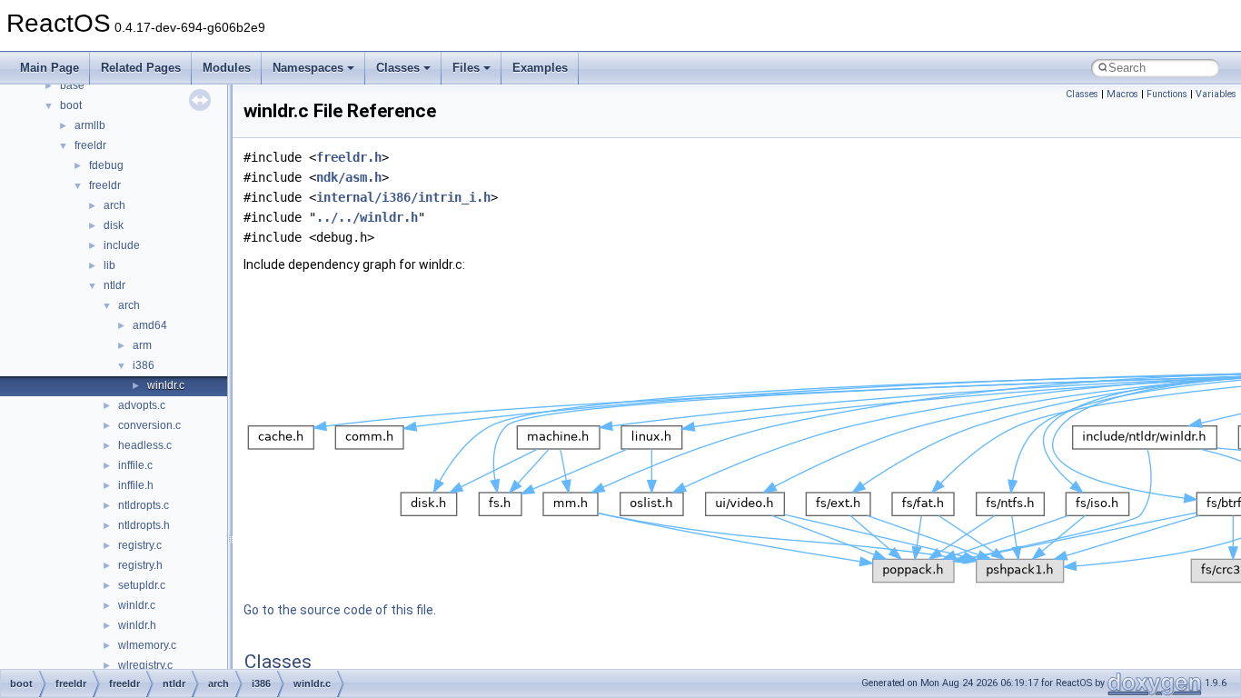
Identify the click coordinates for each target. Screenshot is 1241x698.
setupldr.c (141, 585)
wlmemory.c (147, 645)
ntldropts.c (143, 505)
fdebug (106, 165)
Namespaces (308, 68)
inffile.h (136, 485)
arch (114, 205)
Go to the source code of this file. (339, 610)
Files (466, 68)
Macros (1122, 94)
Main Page (49, 68)
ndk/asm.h (349, 177)
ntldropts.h (144, 525)
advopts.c (141, 405)
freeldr (90, 145)
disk (114, 225)
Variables (1216, 94)
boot (71, 105)
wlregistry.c (145, 665)
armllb (89, 125)
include (122, 245)
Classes (398, 68)
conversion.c (149, 425)
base (72, 85)
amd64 (150, 325)
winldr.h (137, 625)
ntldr (114, 285)
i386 (143, 365)
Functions (1167, 94)
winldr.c (165, 385)
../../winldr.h (367, 217)
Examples (540, 68)
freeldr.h (349, 157)
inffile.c (135, 465)
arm (142, 345)
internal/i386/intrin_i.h (403, 197)
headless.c (145, 445)
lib (109, 265)
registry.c (140, 545)
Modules (227, 68)
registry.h (140, 565)
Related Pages (141, 68)
